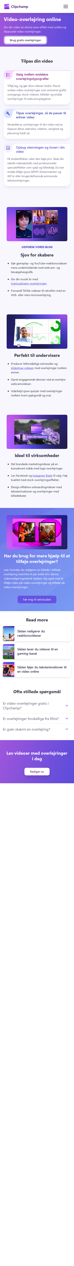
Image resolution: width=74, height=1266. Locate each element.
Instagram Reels (42, 475)
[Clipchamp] (16, 6)
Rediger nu (37, 771)
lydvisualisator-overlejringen (29, 283)
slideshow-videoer (22, 368)
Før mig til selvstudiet (37, 599)
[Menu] (65, 6)
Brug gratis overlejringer (25, 40)
